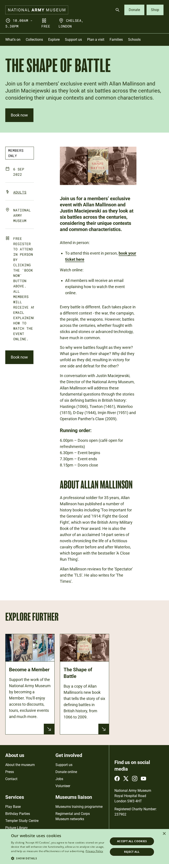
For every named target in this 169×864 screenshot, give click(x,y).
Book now (19, 115)
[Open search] (117, 10)
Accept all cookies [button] (132, 841)
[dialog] (84, 846)
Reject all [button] (132, 852)
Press (9, 772)
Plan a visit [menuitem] (95, 39)
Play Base (13, 807)
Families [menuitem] (116, 39)
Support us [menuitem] (73, 39)
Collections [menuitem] (34, 39)
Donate (134, 10)
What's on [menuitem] (12, 39)
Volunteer (62, 786)
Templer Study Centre (22, 821)
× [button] (164, 833)
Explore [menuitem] (54, 39)
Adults (19, 192)
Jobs (59, 779)
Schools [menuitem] (134, 39)
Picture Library (16, 828)
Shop (155, 10)
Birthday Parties (17, 814)
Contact (11, 779)
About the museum (20, 765)
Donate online (66, 772)
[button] (58, 858)
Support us (63, 765)
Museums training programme (79, 807)
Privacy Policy (94, 851)
